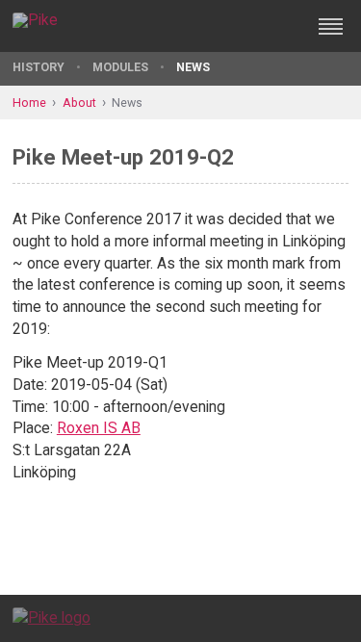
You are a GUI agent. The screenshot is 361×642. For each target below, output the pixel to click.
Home (29, 102)
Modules (120, 67)
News (193, 67)
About (79, 102)
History (38, 67)
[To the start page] (51, 617)
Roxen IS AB (99, 428)
